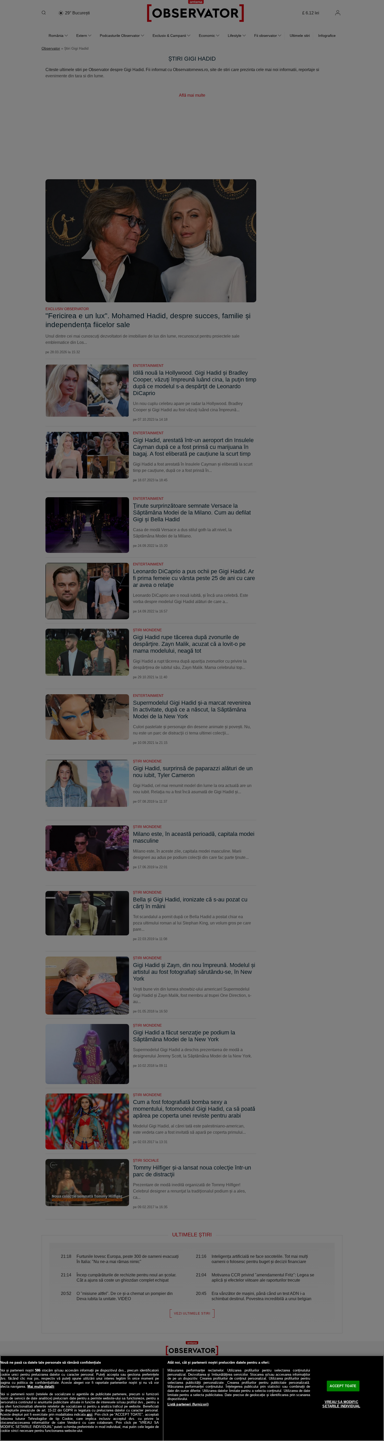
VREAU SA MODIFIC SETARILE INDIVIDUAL (341, 1404)
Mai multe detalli (40, 1386)
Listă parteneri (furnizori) (188, 1404)
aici (89, 1414)
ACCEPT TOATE (343, 1386)
